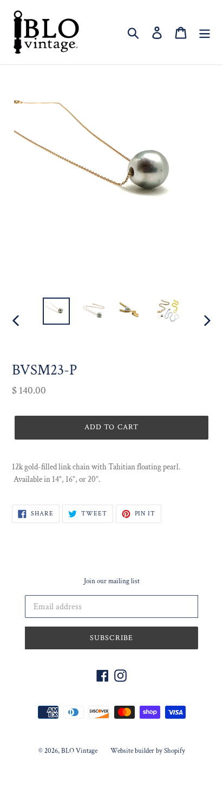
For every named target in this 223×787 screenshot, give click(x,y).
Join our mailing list (112, 581)
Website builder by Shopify (147, 751)
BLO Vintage (79, 751)
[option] (56, 311)
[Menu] (205, 32)
